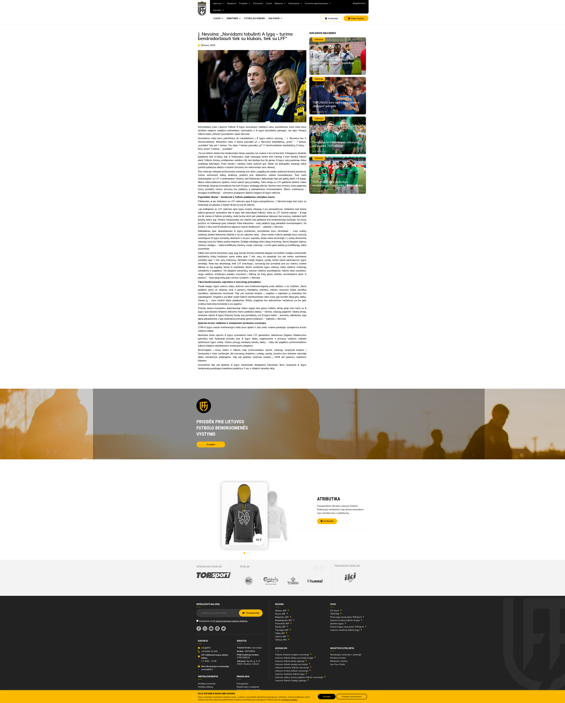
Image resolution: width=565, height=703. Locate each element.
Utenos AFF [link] (280, 636)
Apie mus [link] (217, 3)
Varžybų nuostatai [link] (207, 683)
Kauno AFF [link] (280, 613)
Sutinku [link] (326, 696)
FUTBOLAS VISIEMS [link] (254, 18)
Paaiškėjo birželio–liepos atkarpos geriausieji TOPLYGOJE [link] (335, 144)
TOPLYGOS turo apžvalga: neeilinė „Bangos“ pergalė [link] (335, 104)
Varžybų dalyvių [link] (205, 686)
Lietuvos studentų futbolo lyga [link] (344, 630)
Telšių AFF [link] (280, 633)
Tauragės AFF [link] (282, 630)
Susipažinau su (223, 621)
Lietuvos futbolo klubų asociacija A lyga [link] (294, 657)
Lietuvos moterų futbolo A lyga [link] (345, 620)
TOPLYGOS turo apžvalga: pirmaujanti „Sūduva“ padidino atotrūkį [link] (333, 62)
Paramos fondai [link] (338, 657)
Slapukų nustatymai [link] (352, 696)
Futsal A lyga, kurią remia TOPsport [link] (347, 626)
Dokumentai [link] (293, 3)
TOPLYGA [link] (334, 613)
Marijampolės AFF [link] (283, 620)
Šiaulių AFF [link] (280, 626)
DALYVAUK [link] (274, 18)
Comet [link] (269, 3)
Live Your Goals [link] (337, 664)
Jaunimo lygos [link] (337, 623)
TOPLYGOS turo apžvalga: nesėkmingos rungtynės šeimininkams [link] (337, 183)
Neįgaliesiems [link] (359, 3)
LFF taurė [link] (334, 610)
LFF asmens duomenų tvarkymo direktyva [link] (229, 621)
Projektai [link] (243, 3)
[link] (202, 8)
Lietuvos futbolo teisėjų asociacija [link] (291, 664)
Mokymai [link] (279, 3)
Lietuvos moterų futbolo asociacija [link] (291, 670)
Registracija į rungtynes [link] (248, 686)
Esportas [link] (217, 10)
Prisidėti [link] (211, 444)
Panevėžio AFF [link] (282, 623)
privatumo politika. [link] (289, 699)
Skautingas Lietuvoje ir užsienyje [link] (345, 654)
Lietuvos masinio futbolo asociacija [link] (292, 667)
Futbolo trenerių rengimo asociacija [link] (292, 654)
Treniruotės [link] (258, 3)
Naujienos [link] (231, 3)
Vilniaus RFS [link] (281, 639)
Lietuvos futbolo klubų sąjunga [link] (289, 661)
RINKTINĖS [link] (232, 18)
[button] (315, 567)
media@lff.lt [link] (207, 669)
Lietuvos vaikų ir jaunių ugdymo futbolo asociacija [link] (299, 677)
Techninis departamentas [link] (316, 3)
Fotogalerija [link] (242, 683)
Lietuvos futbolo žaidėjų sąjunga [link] (290, 680)
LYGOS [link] (216, 18)
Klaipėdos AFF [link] (282, 617)
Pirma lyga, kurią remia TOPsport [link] (346, 617)
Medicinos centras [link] (339, 661)
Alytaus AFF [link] (280, 610)
